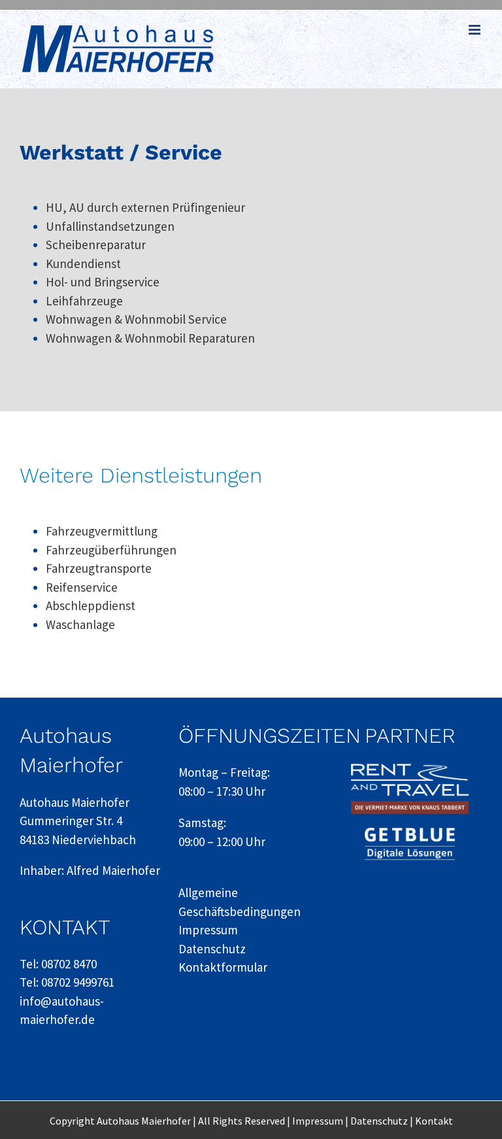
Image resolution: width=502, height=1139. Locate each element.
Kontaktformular (222, 967)
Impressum (208, 930)
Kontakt (434, 1120)
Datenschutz (212, 949)
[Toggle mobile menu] (475, 30)
